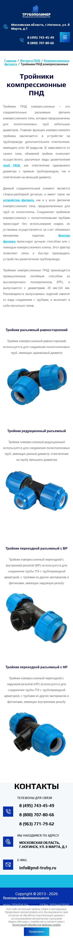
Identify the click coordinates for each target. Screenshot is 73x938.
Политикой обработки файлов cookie (36, 924)
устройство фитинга (18, 200)
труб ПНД (11, 165)
